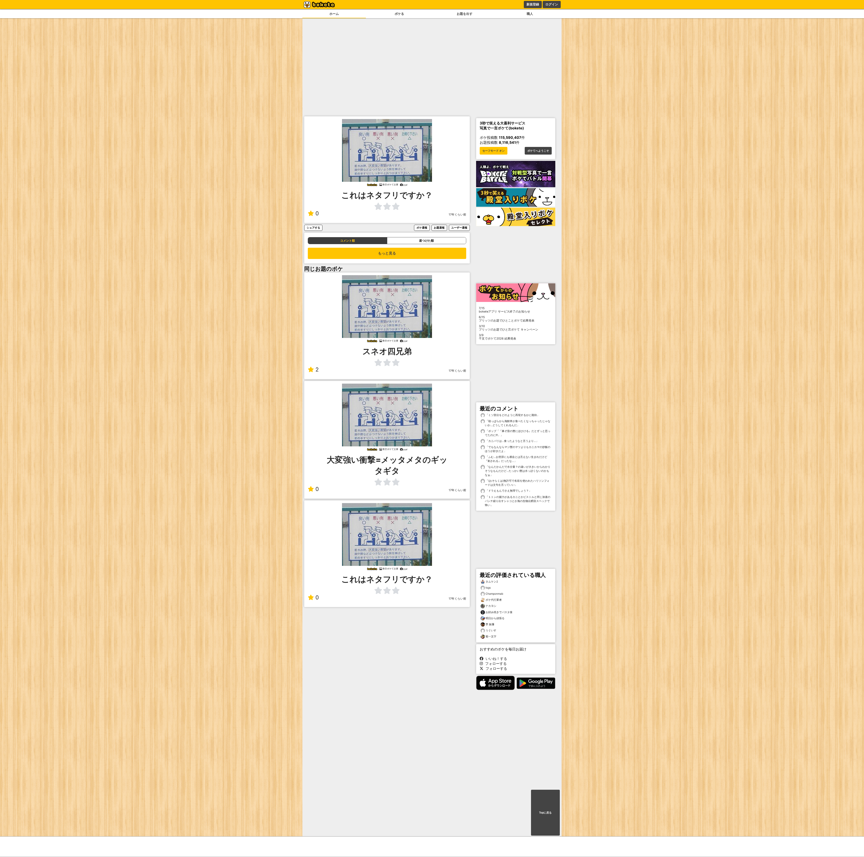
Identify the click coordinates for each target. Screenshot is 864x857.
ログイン (551, 4)
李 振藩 (490, 624)
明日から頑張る (495, 618)
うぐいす (491, 630)
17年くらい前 (457, 214)
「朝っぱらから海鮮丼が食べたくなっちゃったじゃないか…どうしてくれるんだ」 (517, 423)
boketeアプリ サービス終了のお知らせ (504, 309)
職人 (530, 14)
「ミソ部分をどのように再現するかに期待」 (512, 415)
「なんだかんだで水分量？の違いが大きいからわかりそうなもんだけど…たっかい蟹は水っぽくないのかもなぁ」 (517, 471)
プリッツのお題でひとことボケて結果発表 (506, 318)
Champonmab (494, 593)
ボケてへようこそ (538, 150)
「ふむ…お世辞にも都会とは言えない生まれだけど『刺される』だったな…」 (516, 459)
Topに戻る (545, 812)
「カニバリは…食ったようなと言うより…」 (512, 441)
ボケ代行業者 (494, 599)
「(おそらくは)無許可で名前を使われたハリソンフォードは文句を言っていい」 (517, 482)
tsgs (488, 587)
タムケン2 (492, 581)
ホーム (334, 14)
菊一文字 (491, 636)
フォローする (495, 663)
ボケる (399, 14)
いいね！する (495, 658)
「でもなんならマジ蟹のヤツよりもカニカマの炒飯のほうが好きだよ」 (517, 449)
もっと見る (387, 253)
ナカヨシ (491, 605)
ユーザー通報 (459, 227)
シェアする (313, 227)
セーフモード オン (493, 150)
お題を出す (464, 14)
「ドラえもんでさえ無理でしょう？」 (508, 490)
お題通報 (439, 227)
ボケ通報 (421, 227)
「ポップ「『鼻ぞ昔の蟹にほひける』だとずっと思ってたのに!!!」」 (517, 433)
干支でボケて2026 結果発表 (497, 336)
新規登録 (532, 4)
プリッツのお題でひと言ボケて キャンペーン (508, 327)
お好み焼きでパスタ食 (499, 612)
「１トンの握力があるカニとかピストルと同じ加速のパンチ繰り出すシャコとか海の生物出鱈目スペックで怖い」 (517, 501)
